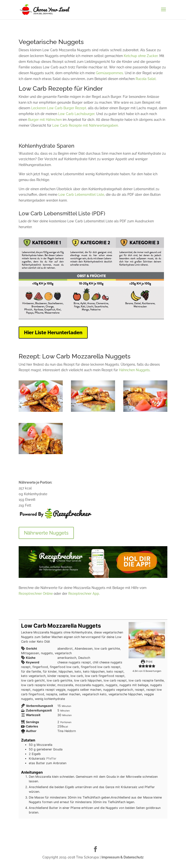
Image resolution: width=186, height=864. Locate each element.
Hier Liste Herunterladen (53, 332)
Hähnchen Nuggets (134, 370)
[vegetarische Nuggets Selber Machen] (145, 412)
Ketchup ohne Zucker (141, 56)
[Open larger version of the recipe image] (147, 640)
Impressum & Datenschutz (122, 857)
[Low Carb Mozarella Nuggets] (93, 412)
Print (149, 661)
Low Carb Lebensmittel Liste (81, 194)
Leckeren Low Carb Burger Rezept (58, 108)
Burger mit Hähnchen (45, 120)
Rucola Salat (146, 79)
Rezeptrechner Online (36, 593)
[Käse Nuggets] (41, 412)
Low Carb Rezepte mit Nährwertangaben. (85, 125)
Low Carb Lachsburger (76, 114)
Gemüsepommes (109, 73)
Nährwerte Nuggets (46, 533)
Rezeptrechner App (83, 593)
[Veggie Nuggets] (41, 454)
